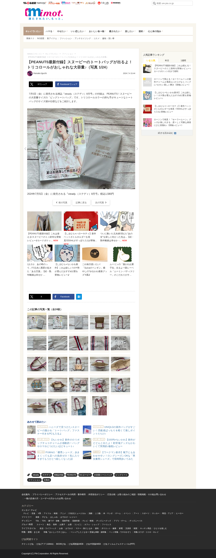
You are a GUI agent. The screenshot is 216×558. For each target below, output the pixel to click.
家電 (121, 528)
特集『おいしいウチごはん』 (56, 532)
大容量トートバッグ (103, 475)
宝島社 (47, 480)
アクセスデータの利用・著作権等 (70, 494)
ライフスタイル (29, 528)
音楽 (33, 513)
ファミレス (106, 524)
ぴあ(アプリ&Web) (44, 544)
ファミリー (27, 517)
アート (136, 513)
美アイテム (52, 38)
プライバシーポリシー (42, 494)
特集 (24, 532)
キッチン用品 (145, 528)
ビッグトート (121, 475)
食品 (48, 524)
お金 (61, 528)
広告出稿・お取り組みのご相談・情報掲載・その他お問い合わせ (136, 494)
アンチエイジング (83, 38)
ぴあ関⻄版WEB (76, 544)
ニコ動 (98, 513)
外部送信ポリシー (96, 494)
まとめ (37, 532)
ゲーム (118, 513)
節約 (141, 31)
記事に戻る (81, 202)
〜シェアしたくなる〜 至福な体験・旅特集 (88, 532)
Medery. (115, 3)
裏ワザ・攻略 (53, 521)
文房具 (128, 528)
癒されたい (114, 31)
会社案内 (26, 494)
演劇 (90, 513)
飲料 (55, 524)
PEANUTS (71, 475)
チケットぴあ (28, 544)
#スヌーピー (85, 475)
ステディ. (46, 475)
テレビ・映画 (87, 521)
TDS (44, 521)
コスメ (96, 38)
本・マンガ (108, 513)
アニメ (63, 513)
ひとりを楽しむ (160, 528)
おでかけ (69, 528)
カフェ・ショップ (91, 524)
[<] (25, 148)
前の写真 (63, 202)
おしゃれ (54, 517)
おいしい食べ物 (96, 31)
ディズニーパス (135, 521)
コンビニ (78, 524)
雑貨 (135, 528)
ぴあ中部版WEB (93, 544)
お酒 (70, 524)
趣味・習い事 (108, 38)
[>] (137, 148)
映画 (56, 513)
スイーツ (40, 524)
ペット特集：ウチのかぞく (120, 532)
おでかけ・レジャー (68, 517)
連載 (30, 532)
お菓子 (62, 524)
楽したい (129, 31)
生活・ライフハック (48, 528)
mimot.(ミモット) (44, 14)
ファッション (66, 38)
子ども (45, 517)
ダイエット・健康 (108, 528)
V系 (39, 513)
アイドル (47, 513)
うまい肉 (103, 3)
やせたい (61, 31)
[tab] (151, 60)
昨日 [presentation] (167, 60)
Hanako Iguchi (40, 73)
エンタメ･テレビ (29, 510)
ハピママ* (41, 3)
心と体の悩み (154, 31)
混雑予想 (66, 521)
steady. (36, 475)
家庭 (37, 517)
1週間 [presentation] (183, 60)
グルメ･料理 (27, 524)
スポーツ (145, 513)
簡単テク (30, 38)
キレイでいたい (33, 31)
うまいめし (77, 3)
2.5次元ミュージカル (77, 513)
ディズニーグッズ (103, 521)
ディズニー (27, 521)
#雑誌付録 (58, 475)
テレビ (26, 513)
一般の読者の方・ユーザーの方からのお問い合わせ (47, 498)
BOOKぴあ (61, 544)
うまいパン (90, 3)
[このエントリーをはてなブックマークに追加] (79, 297)
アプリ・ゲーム (120, 521)
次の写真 (99, 202)
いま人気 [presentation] (150, 60)
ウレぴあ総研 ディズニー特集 (54, 3)
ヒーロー (179, 513)
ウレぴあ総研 (29, 3)
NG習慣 (40, 38)
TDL (37, 521)
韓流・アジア (167, 513)
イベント (127, 513)
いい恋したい (77, 31)
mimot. (65, 3)
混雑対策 (76, 521)
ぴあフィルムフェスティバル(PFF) (119, 544)
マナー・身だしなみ (84, 528)
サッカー (155, 513)
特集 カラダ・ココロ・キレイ (146, 532)
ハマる (49, 31)
